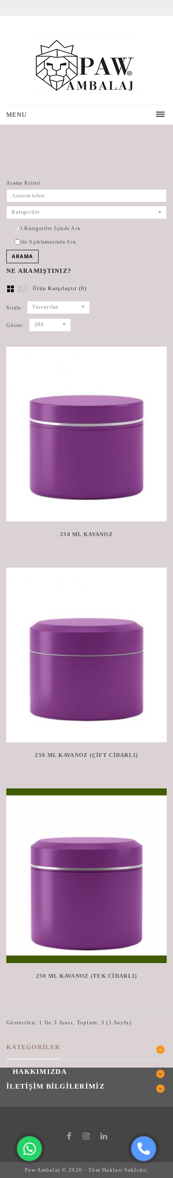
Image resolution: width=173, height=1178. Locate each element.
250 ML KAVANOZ (86, 534)
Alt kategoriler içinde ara (47, 228)
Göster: (15, 325)
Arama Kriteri (23, 183)
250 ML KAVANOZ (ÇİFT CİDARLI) (86, 755)
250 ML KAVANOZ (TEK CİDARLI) (86, 976)
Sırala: (14, 308)
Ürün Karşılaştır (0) (60, 288)
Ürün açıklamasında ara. (46, 242)
